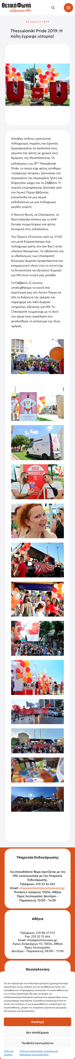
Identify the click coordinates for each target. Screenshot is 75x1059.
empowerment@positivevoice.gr (42, 888)
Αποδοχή (37, 1022)
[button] (53, 7)
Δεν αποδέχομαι (37, 1032)
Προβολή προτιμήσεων (38, 1043)
